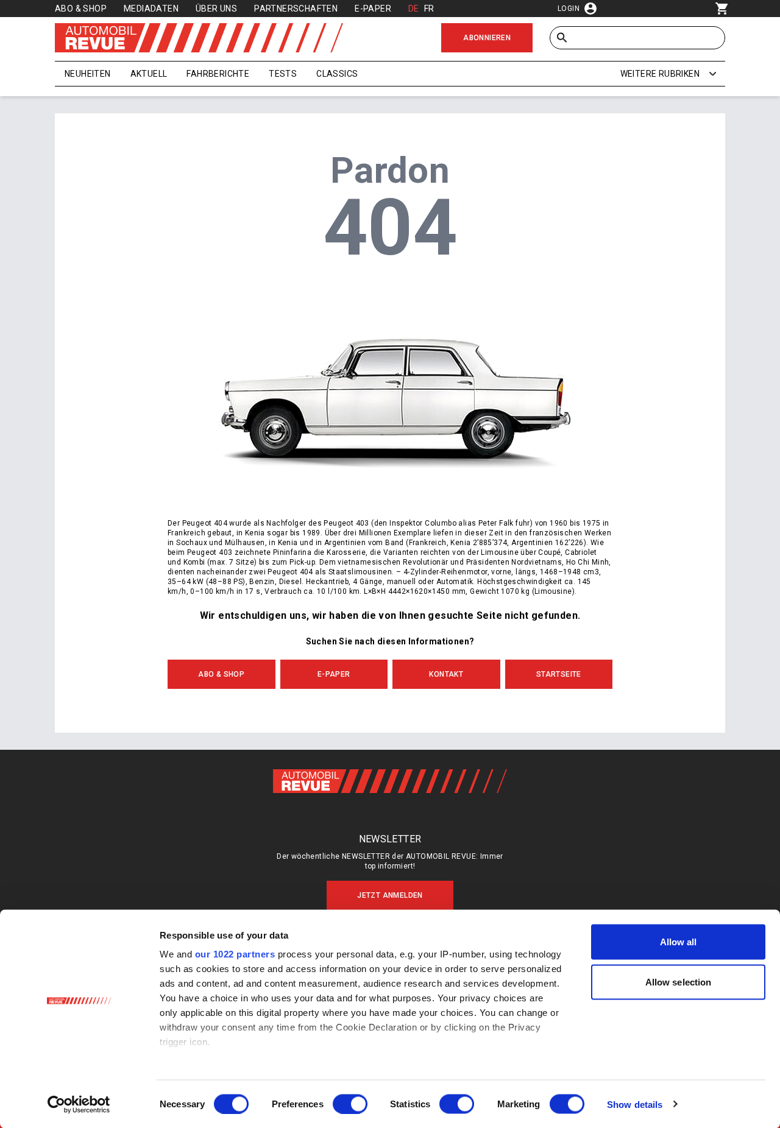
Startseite (558, 674)
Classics (337, 74)
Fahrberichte (217, 74)
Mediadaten (151, 8)
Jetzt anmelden (390, 895)
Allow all (678, 942)
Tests (283, 74)
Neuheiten (88, 74)
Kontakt (446, 674)
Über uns (216, 8)
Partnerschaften (296, 8)
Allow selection (678, 981)
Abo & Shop (81, 8)
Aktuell (149, 74)
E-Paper (373, 8)
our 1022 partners (235, 954)
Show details (634, 1104)
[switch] (350, 1103)
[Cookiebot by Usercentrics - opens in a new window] (79, 1104)
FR (429, 8)
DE (413, 8)
